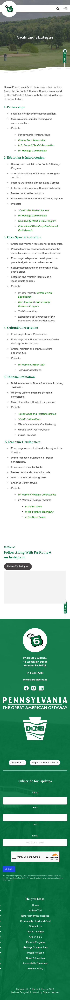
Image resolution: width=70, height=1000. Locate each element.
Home (35, 905)
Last (35, 824)
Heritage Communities (35, 947)
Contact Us (35, 926)
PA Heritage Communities (32, 215)
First (35, 807)
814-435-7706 (35, 673)
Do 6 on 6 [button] (16, 762)
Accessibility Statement (35, 963)
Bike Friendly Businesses (35, 915)
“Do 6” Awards (35, 931)
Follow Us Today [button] (16, 566)
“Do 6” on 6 (35, 936)
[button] (58, 9)
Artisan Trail (35, 910)
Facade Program (35, 942)
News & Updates (35, 958)
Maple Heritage (35, 952)
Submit (9, 869)
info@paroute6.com (35, 679)
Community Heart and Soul (35, 921)
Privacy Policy (35, 968)
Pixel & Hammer (51, 992)
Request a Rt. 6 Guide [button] (43, 762)
